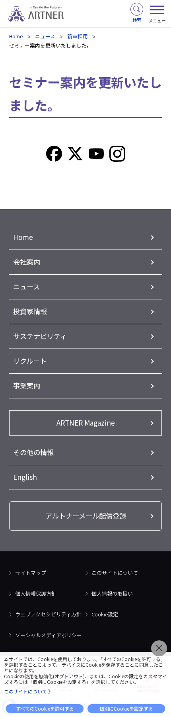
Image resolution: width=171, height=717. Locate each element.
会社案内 (26, 262)
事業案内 (26, 385)
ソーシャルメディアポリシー (48, 635)
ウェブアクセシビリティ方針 (48, 614)
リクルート (30, 361)
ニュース (45, 36)
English (25, 477)
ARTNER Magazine (85, 423)
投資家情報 (30, 311)
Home (16, 36)
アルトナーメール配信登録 (85, 516)
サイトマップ (30, 572)
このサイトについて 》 (28, 691)
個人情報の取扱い (112, 593)
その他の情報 (33, 452)
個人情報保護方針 (35, 593)
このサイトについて (114, 572)
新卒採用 (77, 36)
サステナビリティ (40, 336)
